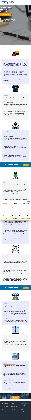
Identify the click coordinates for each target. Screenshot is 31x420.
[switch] (12, 215)
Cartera (3, 409)
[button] (5, 14)
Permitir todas (25, 218)
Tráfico (7, 406)
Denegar (6, 218)
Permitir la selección (15, 218)
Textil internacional (14, 406)
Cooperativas (13, 409)
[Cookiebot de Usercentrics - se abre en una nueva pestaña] (27, 201)
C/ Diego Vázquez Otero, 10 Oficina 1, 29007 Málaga (24, 408)
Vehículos (3, 406)
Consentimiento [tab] (5, 203)
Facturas (7, 410)
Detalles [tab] (15, 203)
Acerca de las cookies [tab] (26, 203)
